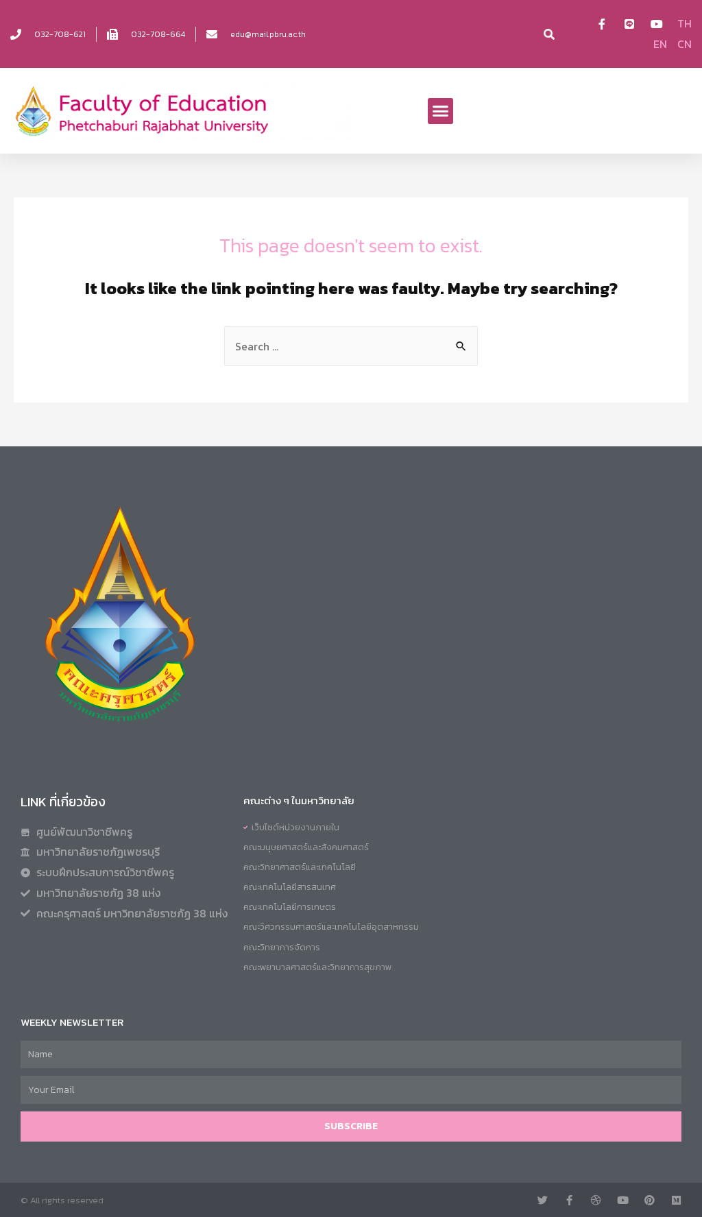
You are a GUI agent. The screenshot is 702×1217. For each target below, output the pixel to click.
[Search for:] (351, 346)
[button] (441, 111)
